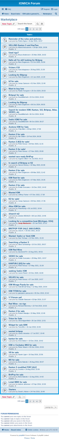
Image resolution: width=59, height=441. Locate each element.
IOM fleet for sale (17, 178)
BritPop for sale (16, 375)
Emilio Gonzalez (24, 187)
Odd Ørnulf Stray (24, 287)
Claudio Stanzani (24, 299)
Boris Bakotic (23, 362)
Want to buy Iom (16, 89)
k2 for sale (13, 81)
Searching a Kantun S (19, 242)
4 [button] (36, 29)
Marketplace (9, 19)
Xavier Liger (22, 354)
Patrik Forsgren (24, 91)
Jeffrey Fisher (23, 195)
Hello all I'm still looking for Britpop (25, 60)
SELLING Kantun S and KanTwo (24, 45)
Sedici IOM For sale (18, 119)
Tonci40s (21, 327)
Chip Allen (21, 129)
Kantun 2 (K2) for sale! (19, 142)
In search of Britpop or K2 (21, 163)
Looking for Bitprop (18, 75)
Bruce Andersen (24, 55)
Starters (12, 389)
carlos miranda (23, 333)
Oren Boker (22, 341)
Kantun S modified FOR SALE (23, 367)
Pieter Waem (23, 347)
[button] (40, 29)
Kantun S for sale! (17, 149)
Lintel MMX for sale (18, 382)
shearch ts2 (14, 214)
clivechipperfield (24, 321)
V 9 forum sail (15, 297)
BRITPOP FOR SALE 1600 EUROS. (25, 228)
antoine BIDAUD (24, 216)
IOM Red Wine (15, 250)
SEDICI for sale (16, 256)
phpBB (21, 435)
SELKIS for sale (16, 277)
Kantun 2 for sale (17, 134)
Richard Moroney (24, 306)
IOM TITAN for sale (17, 291)
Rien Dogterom (23, 62)
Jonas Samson (23, 83)
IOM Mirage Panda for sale (21, 285)
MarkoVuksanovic (24, 47)
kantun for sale (16, 339)
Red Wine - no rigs (17, 304)
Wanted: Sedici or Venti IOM (22, 236)
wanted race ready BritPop (21, 156)
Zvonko (21, 369)
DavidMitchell (23, 97)
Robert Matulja (23, 313)
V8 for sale (14, 352)
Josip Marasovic (24, 223)
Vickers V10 (14, 67)
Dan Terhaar (22, 238)
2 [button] (30, 29)
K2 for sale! (14, 199)
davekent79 (22, 252)
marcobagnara (23, 69)
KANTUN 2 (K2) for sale (19, 263)
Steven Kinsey (23, 165)
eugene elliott (23, 159)
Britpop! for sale (16, 95)
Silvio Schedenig (24, 244)
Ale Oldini (21, 136)
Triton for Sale (15, 318)
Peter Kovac (22, 144)
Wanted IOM (14, 192)
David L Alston (23, 391)
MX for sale (14, 360)
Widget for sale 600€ (18, 325)
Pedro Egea (22, 41)
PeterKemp (22, 208)
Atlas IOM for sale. (17, 206)
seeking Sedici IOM (18, 271)
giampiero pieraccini (25, 293)
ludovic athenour (24, 384)
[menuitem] (8, 9)
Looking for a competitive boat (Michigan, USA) (31, 221)
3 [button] (33, 29)
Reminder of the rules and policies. (25, 39)
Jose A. (21, 231)
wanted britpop (16, 331)
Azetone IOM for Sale (18, 127)
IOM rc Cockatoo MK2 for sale (22, 345)
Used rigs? (14, 53)
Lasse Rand (22, 273)
